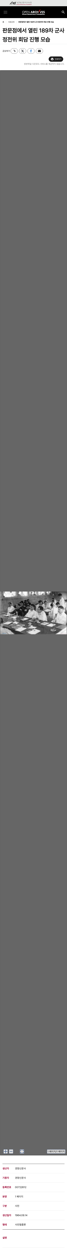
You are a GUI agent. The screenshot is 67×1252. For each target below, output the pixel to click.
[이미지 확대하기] (5, 1151)
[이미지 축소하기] (11, 1151)
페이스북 (31, 51)
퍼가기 (14, 51)
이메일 (39, 51)
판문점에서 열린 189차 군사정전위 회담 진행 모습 (36, 22)
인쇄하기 (58, 59)
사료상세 (11, 22)
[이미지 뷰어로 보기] (22, 1151)
